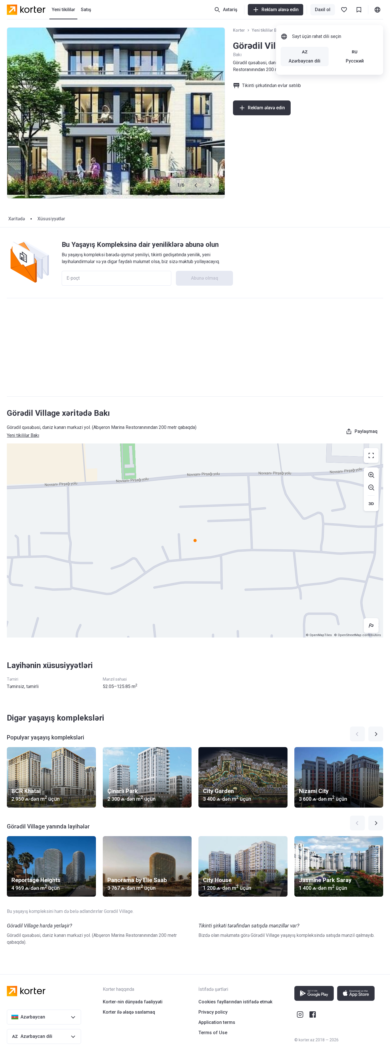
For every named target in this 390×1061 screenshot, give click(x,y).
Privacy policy (213, 1012)
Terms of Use (212, 1032)
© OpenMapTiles (319, 635)
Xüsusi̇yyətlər (51, 218)
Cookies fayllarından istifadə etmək (235, 1001)
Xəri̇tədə (16, 218)
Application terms (216, 1022)
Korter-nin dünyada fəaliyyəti (132, 1001)
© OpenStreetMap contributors (357, 635)
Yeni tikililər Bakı (267, 30)
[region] (195, 540)
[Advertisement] (195, 347)
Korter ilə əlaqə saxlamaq (129, 1012)
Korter (239, 30)
